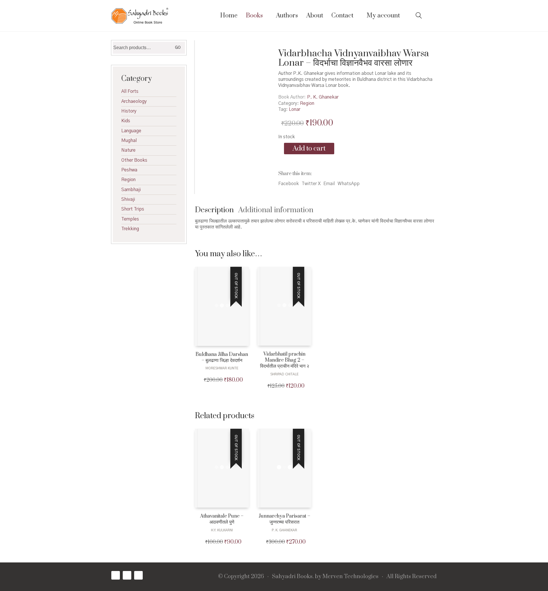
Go (178, 48)
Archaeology (134, 101)
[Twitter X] (127, 575)
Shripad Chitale (284, 374)
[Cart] (433, 15)
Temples (130, 219)
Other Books (134, 160)
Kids (125, 121)
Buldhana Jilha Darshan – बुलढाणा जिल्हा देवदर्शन (222, 358)
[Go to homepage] (139, 15)
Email (329, 183)
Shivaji (128, 199)
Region (307, 103)
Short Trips (132, 209)
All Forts (129, 91)
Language (131, 131)
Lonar (294, 109)
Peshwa (129, 170)
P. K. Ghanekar (323, 97)
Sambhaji (131, 189)
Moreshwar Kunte (222, 368)
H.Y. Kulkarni (222, 530)
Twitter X (311, 183)
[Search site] (419, 16)
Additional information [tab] (275, 210)
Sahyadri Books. (293, 576)
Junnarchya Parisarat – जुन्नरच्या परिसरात (284, 519)
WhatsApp (349, 183)
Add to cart (309, 148)
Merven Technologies (350, 576)
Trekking (130, 229)
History (128, 111)
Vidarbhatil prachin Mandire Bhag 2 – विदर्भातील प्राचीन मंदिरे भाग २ (284, 360)
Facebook (288, 183)
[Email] (138, 575)
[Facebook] (115, 575)
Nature (128, 150)
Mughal (129, 140)
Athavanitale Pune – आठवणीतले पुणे (221, 519)
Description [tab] (214, 210)
